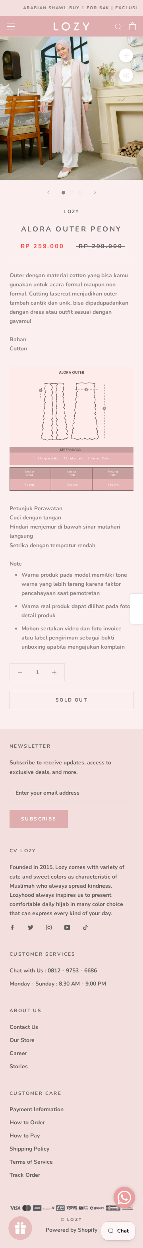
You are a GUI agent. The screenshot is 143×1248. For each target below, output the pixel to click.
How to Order (27, 1122)
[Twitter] (30, 926)
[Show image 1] (63, 192)
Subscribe (38, 819)
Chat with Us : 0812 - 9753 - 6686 (53, 970)
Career (18, 1053)
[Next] (95, 192)
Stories (19, 1066)
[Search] (118, 26)
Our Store (22, 1040)
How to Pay (25, 1135)
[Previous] (48, 192)
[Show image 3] (80, 192)
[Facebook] (12, 926)
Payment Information (37, 1109)
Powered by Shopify (71, 1230)
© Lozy (71, 1220)
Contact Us (24, 1027)
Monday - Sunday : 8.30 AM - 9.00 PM (58, 984)
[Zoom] (126, 55)
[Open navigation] (11, 26)
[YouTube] (67, 926)
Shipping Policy (29, 1149)
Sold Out (71, 700)
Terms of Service (31, 1162)
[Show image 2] (71, 192)
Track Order (25, 1175)
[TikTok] (85, 926)
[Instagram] (49, 926)
